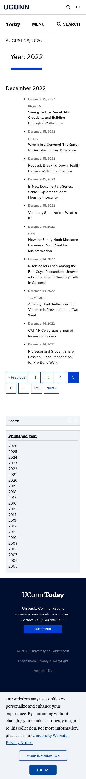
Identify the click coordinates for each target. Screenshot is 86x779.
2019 (12, 486)
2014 (12, 514)
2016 (12, 503)
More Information (43, 755)
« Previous (16, 377)
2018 (12, 491)
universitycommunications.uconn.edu (43, 614)
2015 (12, 509)
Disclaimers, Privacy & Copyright (43, 660)
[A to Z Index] (78, 7)
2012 (12, 526)
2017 (12, 497)
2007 (12, 555)
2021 (12, 474)
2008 (12, 549)
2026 (12, 446)
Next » (51, 388)
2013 (12, 520)
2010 (12, 537)
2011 (11, 532)
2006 (12, 560)
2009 (12, 543)
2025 (12, 451)
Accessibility (43, 670)
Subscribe (43, 629)
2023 (12, 463)
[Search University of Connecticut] (68, 7)
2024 (12, 457)
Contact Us (29, 619)
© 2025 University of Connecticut (43, 650)
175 (36, 388)
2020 (12, 480)
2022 (12, 469)
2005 (12, 566)
